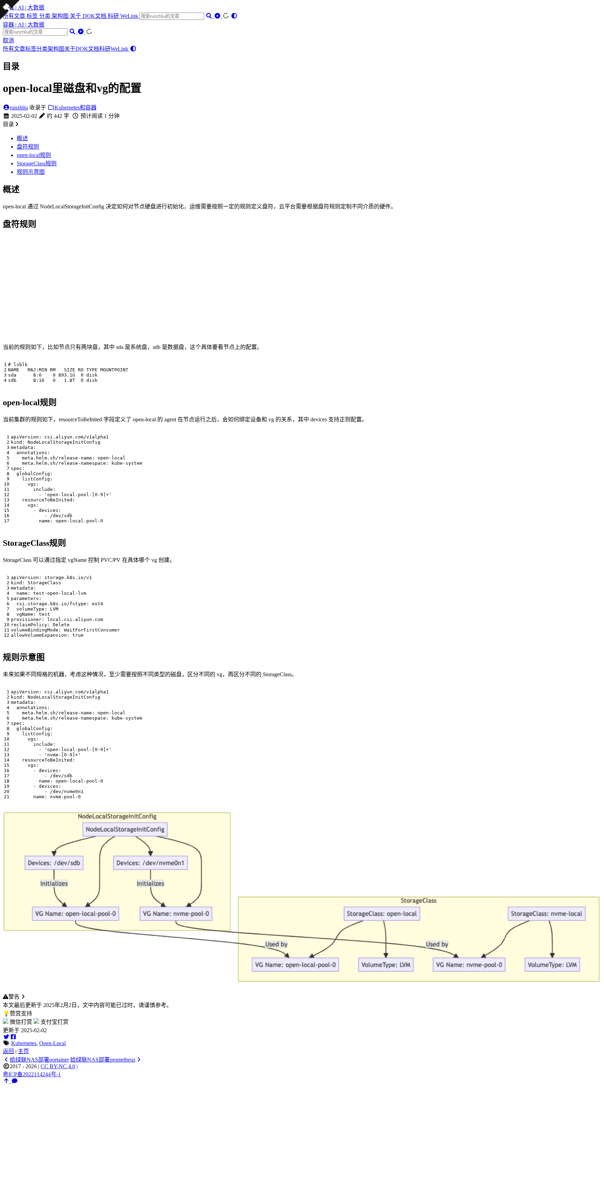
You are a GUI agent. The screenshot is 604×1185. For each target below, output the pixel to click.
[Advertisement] (302, 285)
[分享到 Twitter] (6, 1037)
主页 (23, 1051)
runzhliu (19, 107)
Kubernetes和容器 (75, 107)
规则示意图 (31, 172)
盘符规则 (28, 147)
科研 (114, 16)
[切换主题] (234, 16)
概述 (22, 138)
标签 (33, 16)
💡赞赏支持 (17, 1013)
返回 (8, 1051)
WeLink (129, 16)
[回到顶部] (7, 1081)
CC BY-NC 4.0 (58, 1066)
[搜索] (210, 16)
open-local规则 (34, 155)
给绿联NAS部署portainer (39, 1060)
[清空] (218, 16)
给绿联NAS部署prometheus (102, 1060)
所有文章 (14, 49)
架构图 (61, 16)
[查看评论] (14, 1081)
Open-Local (52, 1043)
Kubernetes (23, 1043)
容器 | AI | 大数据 (23, 7)
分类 (45, 16)
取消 (8, 40)
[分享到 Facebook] (13, 1037)
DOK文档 (95, 16)
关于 (76, 16)
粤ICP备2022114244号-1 (32, 1074)
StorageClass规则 (37, 163)
